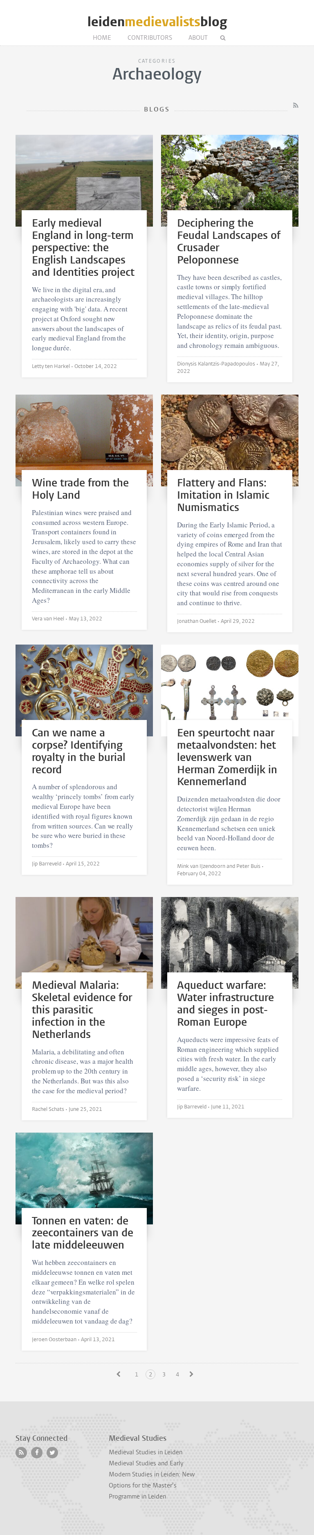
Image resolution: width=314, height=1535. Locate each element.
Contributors (150, 38)
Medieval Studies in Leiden (145, 1452)
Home (102, 38)
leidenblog (157, 22)
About (198, 38)
